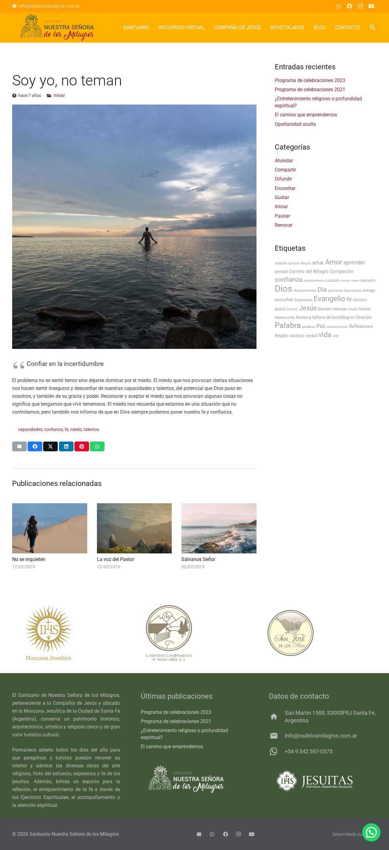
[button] (372, 27)
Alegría (305, 263)
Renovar (283, 225)
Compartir (285, 170)
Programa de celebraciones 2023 (310, 80)
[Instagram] (360, 6)
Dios (283, 289)
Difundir (283, 179)
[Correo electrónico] (199, 834)
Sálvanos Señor (198, 559)
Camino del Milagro (309, 271)
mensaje (339, 309)
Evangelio (329, 298)
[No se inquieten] (49, 528)
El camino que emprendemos (306, 115)
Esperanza (303, 300)
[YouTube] (371, 6)
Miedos (364, 309)
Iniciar (59, 95)
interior (292, 309)
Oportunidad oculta (295, 124)
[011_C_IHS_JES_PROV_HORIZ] (323, 781)
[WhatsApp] (338, 6)
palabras (308, 327)
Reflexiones (361, 326)
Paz (320, 326)
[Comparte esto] (35, 446)
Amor (333, 262)
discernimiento (305, 291)
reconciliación (337, 327)
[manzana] (73, 633)
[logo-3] (57, 27)
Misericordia (285, 317)
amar (318, 263)
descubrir (368, 280)
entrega (369, 290)
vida (325, 335)
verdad (311, 335)
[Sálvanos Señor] (218, 528)
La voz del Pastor (115, 559)
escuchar (284, 299)
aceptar (281, 263)
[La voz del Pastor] (134, 528)
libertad (324, 309)
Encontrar (285, 188)
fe (66, 429)
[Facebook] (349, 6)
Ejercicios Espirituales (345, 291)
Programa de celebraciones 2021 (310, 89)
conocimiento (314, 281)
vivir (336, 336)
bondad (281, 271)
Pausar (282, 216)
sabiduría (297, 336)
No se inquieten (28, 559)
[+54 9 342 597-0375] (276, 751)
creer (355, 281)
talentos (91, 429)
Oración (364, 317)
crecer (345, 281)
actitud (293, 263)
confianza (53, 429)
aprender (354, 263)
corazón (332, 280)
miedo (76, 429)
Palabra (288, 325)
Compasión (341, 271)
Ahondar (284, 160)
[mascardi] (194, 633)
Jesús (308, 308)
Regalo (281, 335)
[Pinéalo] (81, 446)
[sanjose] (316, 633)
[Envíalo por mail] (19, 446)
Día (322, 289)
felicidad (360, 300)
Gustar (282, 197)
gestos (280, 309)
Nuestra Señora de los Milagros (325, 317)
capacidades (30, 429)
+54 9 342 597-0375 (308, 751)
